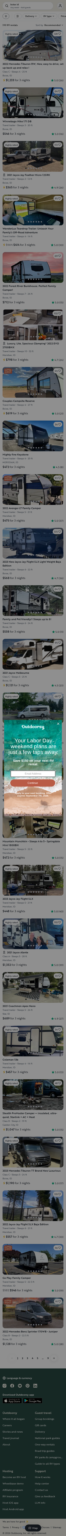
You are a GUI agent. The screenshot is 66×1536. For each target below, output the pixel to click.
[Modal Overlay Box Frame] (33, 768)
